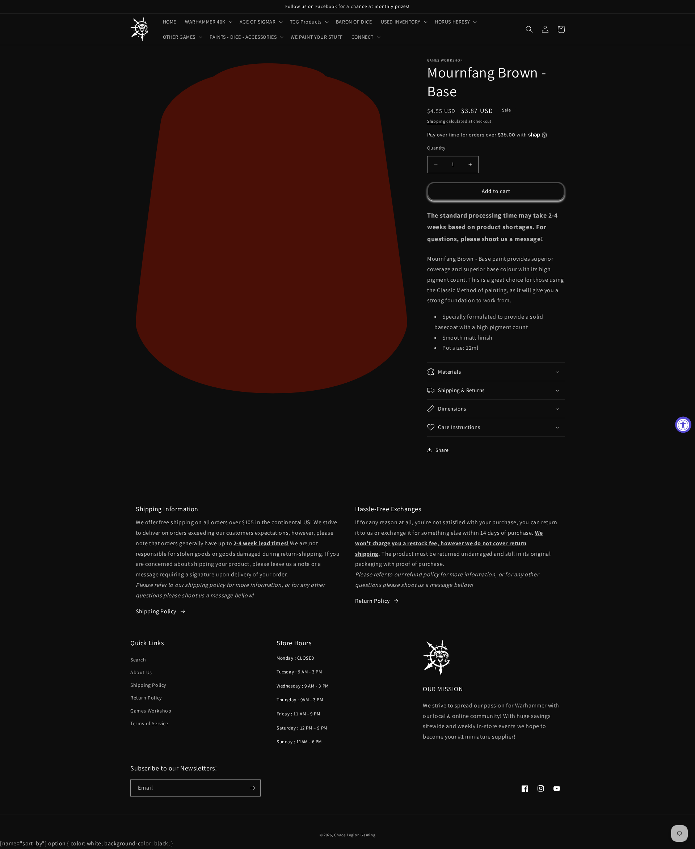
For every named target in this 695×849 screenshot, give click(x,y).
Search (138, 659)
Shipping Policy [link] (156, 611)
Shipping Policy (148, 685)
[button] (208, 21)
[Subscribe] (252, 788)
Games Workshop (150, 710)
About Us (141, 672)
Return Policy (372, 601)
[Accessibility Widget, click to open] (683, 424)
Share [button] (442, 450)
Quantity (436, 148)
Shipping (436, 121)
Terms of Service (149, 723)
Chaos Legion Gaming (354, 834)
